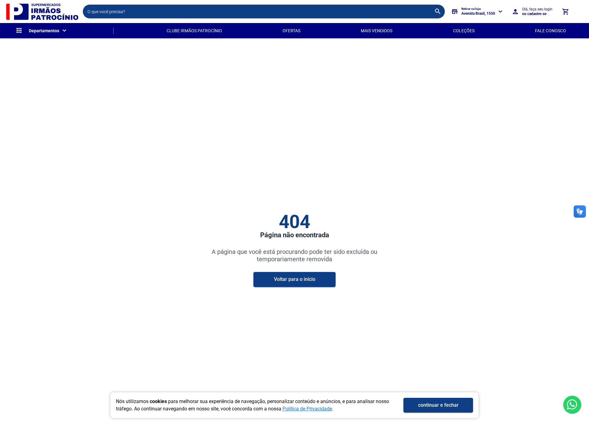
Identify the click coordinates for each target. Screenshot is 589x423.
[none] (41, 30)
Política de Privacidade (307, 409)
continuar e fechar (438, 405)
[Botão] (572, 405)
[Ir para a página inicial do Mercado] (41, 11)
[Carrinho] (565, 11)
